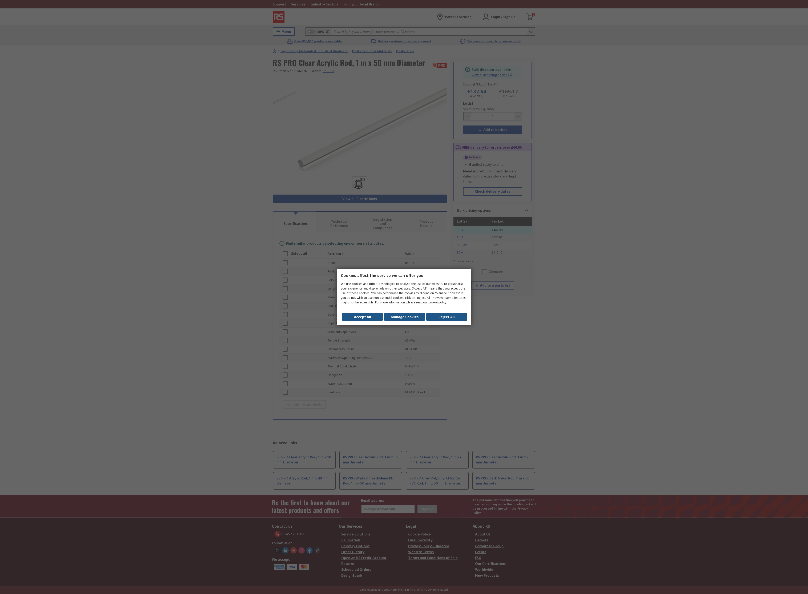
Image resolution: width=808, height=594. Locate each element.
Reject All (447, 317)
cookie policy (437, 302)
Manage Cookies (405, 317)
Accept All (362, 317)
